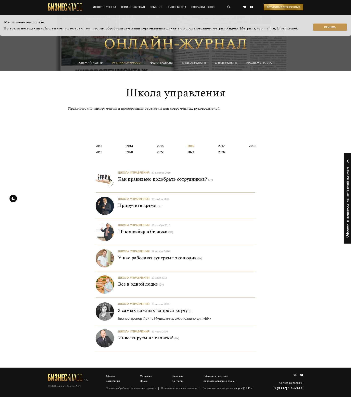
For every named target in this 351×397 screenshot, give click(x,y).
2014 (129, 146)
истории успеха (104, 7)
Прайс (143, 381)
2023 (190, 152)
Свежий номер (91, 63)
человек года (176, 7)
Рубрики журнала (126, 63)
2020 (129, 152)
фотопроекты (161, 63)
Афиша (110, 376)
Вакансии (177, 376)
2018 (252, 146)
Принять (330, 27)
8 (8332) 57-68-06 (288, 388)
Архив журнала (259, 63)
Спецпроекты (226, 63)
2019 (99, 152)
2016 (190, 146)
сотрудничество (203, 7)
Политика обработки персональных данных (131, 388)
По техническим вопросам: (228, 388)
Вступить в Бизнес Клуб (283, 7)
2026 (221, 152)
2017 (221, 146)
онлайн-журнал (133, 7)
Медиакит (146, 376)
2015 (160, 146)
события (156, 7)
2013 (99, 146)
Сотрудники (113, 381)
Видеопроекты (194, 63)
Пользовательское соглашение (179, 388)
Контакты (177, 381)
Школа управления (134, 173)
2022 (160, 152)
